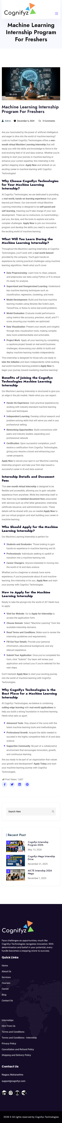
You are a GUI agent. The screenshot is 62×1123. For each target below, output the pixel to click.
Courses (6, 983)
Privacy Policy (9, 1043)
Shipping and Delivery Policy (16, 1055)
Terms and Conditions (13, 1031)
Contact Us (7, 1000)
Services (6, 977)
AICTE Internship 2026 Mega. (40, 872)
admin (8, 121)
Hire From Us (8, 1026)
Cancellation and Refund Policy (18, 1049)
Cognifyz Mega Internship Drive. (41, 858)
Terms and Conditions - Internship (19, 1037)
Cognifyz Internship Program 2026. (38, 843)
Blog (13, 94)
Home (5, 965)
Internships (7, 1020)
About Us (6, 971)
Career (5, 989)
